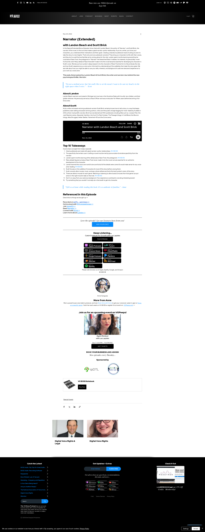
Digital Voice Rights (99, 441)
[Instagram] (21, 3)
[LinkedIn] (30, 3)
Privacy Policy (84, 529)
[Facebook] (18, 3)
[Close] (202, 528)
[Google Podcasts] (171, 3)
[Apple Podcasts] (165, 3)
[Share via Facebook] (64, 407)
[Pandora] (184, 3)
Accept (195, 529)
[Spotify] (174, 3)
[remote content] (102, 131)
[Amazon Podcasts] (168, 3)
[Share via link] (80, 407)
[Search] (45, 501)
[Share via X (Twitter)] (69, 407)
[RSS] (34, 3)
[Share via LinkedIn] (74, 407)
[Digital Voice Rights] (102, 428)
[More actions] (140, 34)
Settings (186, 529)
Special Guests (68, 399)
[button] (74, 16)
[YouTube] (27, 3)
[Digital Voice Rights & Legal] (67, 428)
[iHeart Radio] (187, 3)
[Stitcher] (177, 3)
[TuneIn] (181, 3)
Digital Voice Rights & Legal (65, 442)
